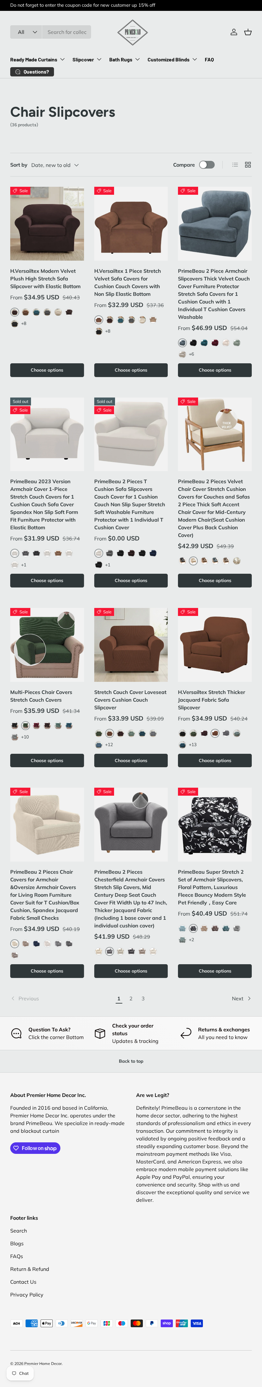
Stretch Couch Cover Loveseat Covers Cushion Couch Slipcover (130, 700)
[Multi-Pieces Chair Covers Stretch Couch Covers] (47, 645)
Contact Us (23, 1282)
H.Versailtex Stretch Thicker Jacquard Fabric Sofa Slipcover (211, 700)
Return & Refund (29, 1269)
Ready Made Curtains (33, 59)
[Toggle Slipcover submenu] (99, 59)
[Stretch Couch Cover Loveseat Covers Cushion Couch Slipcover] (131, 645)
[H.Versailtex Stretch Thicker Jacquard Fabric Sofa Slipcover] (215, 645)
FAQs (16, 1256)
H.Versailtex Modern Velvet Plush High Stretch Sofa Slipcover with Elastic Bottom (45, 278)
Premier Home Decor (43, 1363)
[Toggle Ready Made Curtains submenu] (62, 59)
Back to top (131, 1061)
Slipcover (83, 59)
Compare (184, 165)
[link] (61, 998)
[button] (248, 32)
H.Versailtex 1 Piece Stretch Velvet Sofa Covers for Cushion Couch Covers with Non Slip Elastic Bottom (127, 282)
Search (18, 1230)
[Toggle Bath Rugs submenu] (137, 59)
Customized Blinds (168, 59)
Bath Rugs (120, 59)
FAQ (209, 59)
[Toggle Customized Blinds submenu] (194, 59)
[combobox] (50, 32)
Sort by (18, 165)
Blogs (17, 1243)
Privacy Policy (26, 1294)
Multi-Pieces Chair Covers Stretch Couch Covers (41, 696)
